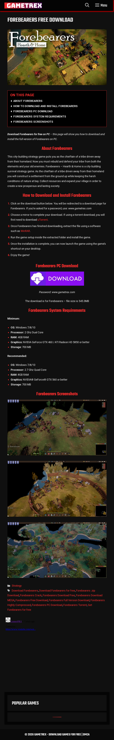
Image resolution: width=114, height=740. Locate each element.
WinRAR (25, 231)
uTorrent (43, 219)
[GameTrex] (23, 5)
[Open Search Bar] (87, 5)
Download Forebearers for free (57, 590)
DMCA (86, 734)
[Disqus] (57, 653)
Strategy (17, 585)
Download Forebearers (25, 590)
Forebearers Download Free (59, 595)
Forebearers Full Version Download (69, 600)
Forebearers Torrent (75, 605)
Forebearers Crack (31, 595)
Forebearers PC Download (47, 605)
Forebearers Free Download (32, 600)
